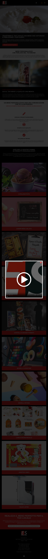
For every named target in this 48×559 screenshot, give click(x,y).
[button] (41, 262)
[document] (24, 279)
